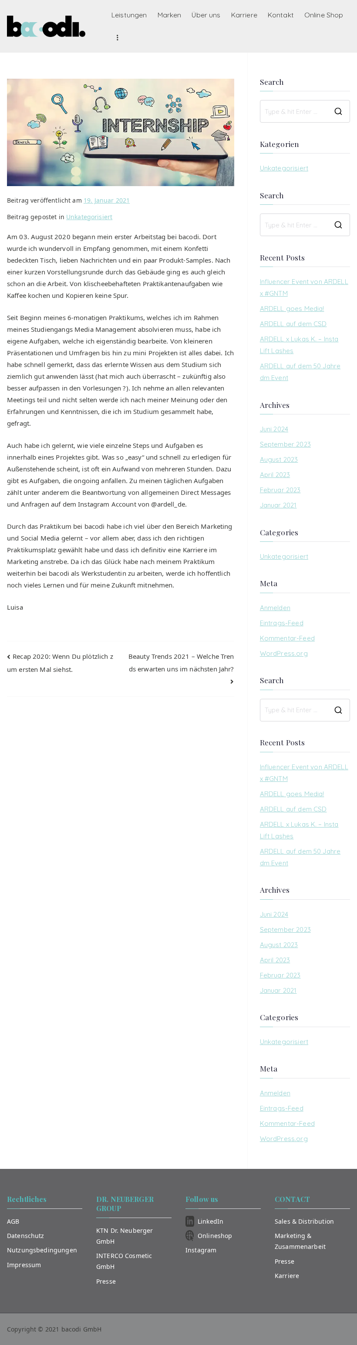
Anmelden (275, 608)
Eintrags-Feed (281, 623)
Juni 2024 (274, 429)
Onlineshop (215, 1236)
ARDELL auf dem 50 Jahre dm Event (300, 372)
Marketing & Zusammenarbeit (300, 1241)
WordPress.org (284, 653)
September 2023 (285, 444)
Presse (106, 1281)
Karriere (244, 14)
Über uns (206, 14)
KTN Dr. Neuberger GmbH (124, 1235)
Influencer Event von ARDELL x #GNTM (304, 287)
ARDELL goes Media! (292, 308)
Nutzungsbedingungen (42, 1250)
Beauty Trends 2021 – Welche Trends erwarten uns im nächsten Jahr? (181, 662)
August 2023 (279, 459)
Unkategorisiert (89, 217)
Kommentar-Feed (287, 638)
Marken (170, 14)
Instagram (200, 1250)
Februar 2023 (280, 490)
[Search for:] (305, 111)
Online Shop (324, 14)
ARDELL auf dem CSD (293, 324)
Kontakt (281, 14)
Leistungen (129, 14)
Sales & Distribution (304, 1221)
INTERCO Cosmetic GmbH (124, 1261)
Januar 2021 (278, 505)
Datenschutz (25, 1236)
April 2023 (275, 475)
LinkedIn (210, 1221)
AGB (13, 1221)
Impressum (24, 1265)
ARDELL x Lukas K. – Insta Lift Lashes (299, 345)
